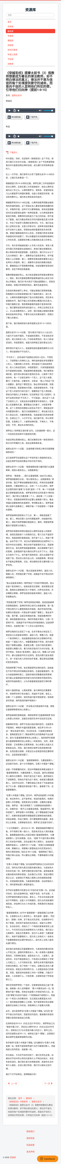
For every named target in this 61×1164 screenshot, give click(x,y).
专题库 (10, 35)
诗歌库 (10, 63)
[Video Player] (30, 110)
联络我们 (30, 1131)
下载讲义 (14, 152)
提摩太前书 (17, 95)
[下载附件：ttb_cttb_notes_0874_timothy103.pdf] (8, 152)
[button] (9, 110)
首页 (9, 21)
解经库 (10, 31)
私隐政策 (30, 1144)
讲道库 (10, 45)
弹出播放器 (16, 117)
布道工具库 (12, 54)
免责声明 (30, 1151)
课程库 (10, 40)
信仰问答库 (12, 49)
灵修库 (10, 26)
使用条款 (30, 1138)
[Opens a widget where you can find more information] (47, 1159)
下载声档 (33, 117)
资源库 (13, 1157)
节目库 (10, 59)
